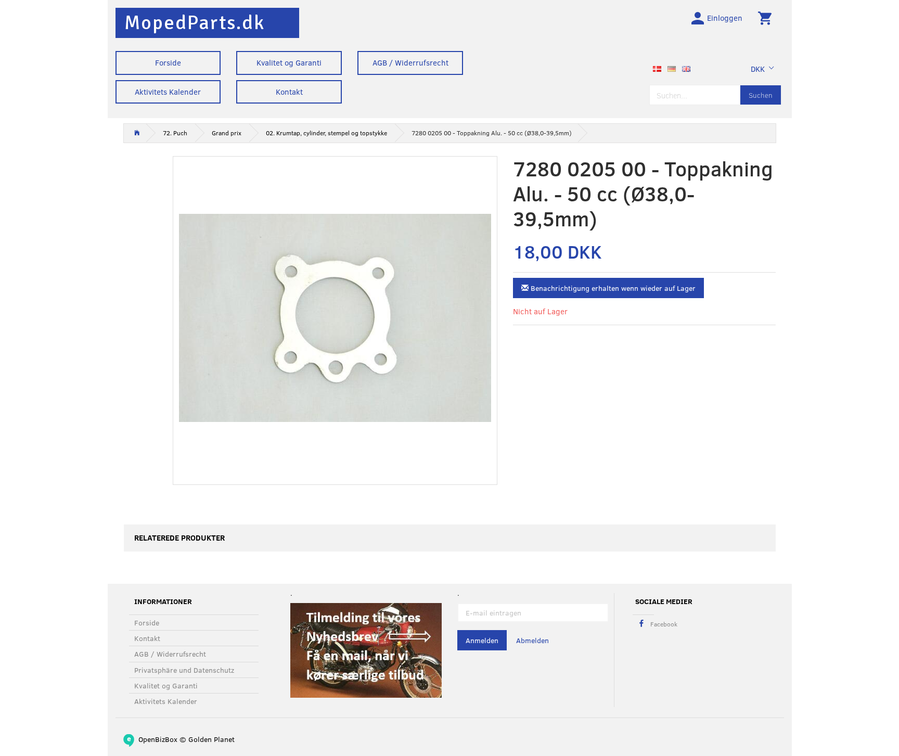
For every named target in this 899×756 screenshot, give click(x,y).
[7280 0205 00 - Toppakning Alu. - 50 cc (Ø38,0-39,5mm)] (335, 318)
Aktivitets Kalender (168, 91)
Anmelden (482, 640)
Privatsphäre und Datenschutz (184, 670)
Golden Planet (211, 739)
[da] (657, 68)
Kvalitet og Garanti (289, 62)
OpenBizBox (157, 739)
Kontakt (289, 91)
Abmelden (532, 640)
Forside (168, 62)
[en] (686, 68)
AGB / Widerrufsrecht (410, 62)
